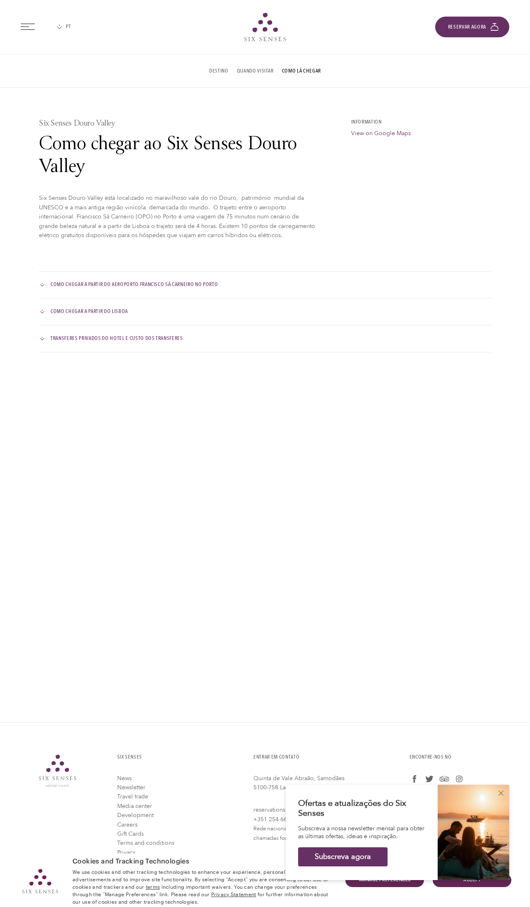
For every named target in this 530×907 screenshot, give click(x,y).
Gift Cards (130, 834)
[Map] (265, 537)
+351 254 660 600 (277, 819)
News (124, 778)
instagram (459, 779)
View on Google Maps (381, 133)
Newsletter (131, 787)
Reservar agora (467, 27)
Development (135, 815)
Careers (127, 825)
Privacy (126, 852)
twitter (429, 779)
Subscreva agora (343, 856)
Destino (219, 71)
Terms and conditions (145, 843)
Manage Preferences (385, 880)
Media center (134, 806)
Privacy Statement (233, 893)
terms (153, 886)
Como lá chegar (301, 71)
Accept (472, 880)
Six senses (265, 26)
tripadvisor (444, 779)
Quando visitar (255, 71)
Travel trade (132, 796)
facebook (414, 779)
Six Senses (57, 770)
